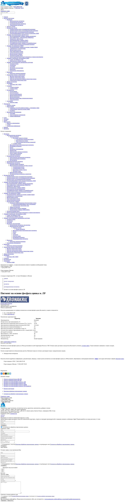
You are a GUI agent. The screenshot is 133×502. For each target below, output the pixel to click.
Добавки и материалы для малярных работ (18, 58)
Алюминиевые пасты (18, 167)
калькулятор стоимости (10, 341)
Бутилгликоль (13, 91)
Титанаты (15, 234)
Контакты (6, 128)
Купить (3, 303)
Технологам (7, 103)
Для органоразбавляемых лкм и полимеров (24, 204)
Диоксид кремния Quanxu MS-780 (13, 379)
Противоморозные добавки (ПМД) (19, 40)
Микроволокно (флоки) (16, 172)
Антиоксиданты (14, 63)
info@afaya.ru (10, 314)
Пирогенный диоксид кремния (18, 208)
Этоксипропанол (14, 99)
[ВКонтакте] (1, 373)
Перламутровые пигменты (17, 164)
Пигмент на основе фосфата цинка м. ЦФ (15, 383)
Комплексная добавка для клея (18, 61)
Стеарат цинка (14, 88)
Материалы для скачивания (14, 112)
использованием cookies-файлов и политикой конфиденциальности (62, 499)
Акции (5, 120)
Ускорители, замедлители (16, 39)
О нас (5, 117)
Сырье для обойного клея (16, 59)
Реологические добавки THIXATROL (20, 209)
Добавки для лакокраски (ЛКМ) (15, 45)
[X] (6, 373)
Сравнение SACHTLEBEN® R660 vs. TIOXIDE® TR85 (24, 108)
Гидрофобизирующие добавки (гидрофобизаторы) (23, 43)
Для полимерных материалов (17, 114)
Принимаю (3, 500)
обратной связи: (120, 358)
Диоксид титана (11, 26)
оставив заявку (86, 345)
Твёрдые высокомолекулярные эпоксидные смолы (23, 79)
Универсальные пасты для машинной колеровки (22, 29)
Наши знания (10, 106)
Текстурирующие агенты (16, 51)
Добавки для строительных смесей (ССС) (18, 34)
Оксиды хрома (17, 236)
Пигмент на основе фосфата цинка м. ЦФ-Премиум (17, 386)
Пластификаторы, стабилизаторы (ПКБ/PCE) (22, 37)
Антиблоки (13, 65)
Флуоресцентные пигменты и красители (20, 174)
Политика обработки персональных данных (15, 391)
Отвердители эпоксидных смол (18, 80)
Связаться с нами (5, 11)
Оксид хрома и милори (16, 153)
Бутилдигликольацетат (16, 94)
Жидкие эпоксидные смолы (17, 76)
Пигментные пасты (12, 28)
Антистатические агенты (16, 52)
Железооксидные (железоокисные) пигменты (22, 145)
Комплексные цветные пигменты (18, 151)
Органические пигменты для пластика (20, 225)
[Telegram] (10, 373)
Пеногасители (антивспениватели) (19, 41)
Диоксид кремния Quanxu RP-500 (12, 380)
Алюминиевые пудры (18, 168)
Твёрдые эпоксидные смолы (17, 77)
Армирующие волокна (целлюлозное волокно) (22, 44)
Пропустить (10, 500)
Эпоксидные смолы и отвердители (16, 74)
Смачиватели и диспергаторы (17, 48)
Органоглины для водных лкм (21, 205)
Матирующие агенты (15, 50)
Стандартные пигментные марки (24, 139)
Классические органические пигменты (20, 157)
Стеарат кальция (14, 87)
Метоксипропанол (15, 97)
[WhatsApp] (8, 373)
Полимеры (9, 83)
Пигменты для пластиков (16, 68)
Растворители (10, 90)
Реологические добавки (16, 54)
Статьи (8, 124)
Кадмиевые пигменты (15, 146)
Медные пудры (17, 171)
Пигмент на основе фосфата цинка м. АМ (15, 382)
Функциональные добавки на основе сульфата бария (24, 47)
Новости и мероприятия (13, 123)
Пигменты (9, 19)
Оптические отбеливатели (17, 70)
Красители (12, 69)
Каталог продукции (9, 18)
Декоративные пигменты (16, 25)
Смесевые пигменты (15, 154)
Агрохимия (10, 101)
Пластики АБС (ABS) (15, 84)
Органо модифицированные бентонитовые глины (23, 203)
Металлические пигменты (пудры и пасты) (21, 165)
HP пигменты (13, 160)
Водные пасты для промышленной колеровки (22, 32)
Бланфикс (12, 110)
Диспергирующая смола (16, 55)
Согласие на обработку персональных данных (16, 393)
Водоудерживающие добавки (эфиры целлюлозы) (23, 36)
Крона (11, 147)
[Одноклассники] (4, 373)
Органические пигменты (16, 22)
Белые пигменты (14, 136)
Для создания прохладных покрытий (25, 142)
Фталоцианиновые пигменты (17, 158)
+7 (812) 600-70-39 (17, 6)
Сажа (14, 233)
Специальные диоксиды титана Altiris (20, 109)
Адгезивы (12, 66)
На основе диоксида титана (20, 138)
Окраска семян (14, 102)
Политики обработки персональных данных (27, 444)
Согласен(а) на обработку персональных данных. (15, 427)
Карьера (6, 127)
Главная (6, 16)
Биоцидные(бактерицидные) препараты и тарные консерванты (26, 57)
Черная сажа (13, 150)
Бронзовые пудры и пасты (20, 169)
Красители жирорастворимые (17, 73)
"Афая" (96, 358)
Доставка (6, 119)
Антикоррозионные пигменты (18, 23)
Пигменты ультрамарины (16, 149)
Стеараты (9, 86)
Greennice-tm (13, 413)
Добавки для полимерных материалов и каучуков (20, 62)
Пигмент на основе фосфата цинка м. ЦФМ (15, 384)
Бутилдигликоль (14, 92)
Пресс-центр (7, 121)
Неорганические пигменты (17, 21)
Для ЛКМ (12, 113)
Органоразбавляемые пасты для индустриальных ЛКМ (24, 33)
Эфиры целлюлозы (12, 81)
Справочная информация (13, 126)
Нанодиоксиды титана (22, 140)
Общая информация (15, 116)
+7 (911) (18, 8)
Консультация (8, 303)
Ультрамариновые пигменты (20, 238)
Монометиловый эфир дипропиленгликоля (21, 98)
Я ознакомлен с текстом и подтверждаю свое (38, 444)
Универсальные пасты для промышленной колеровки (24, 30)
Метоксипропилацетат (16, 95)
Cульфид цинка (17, 143)
